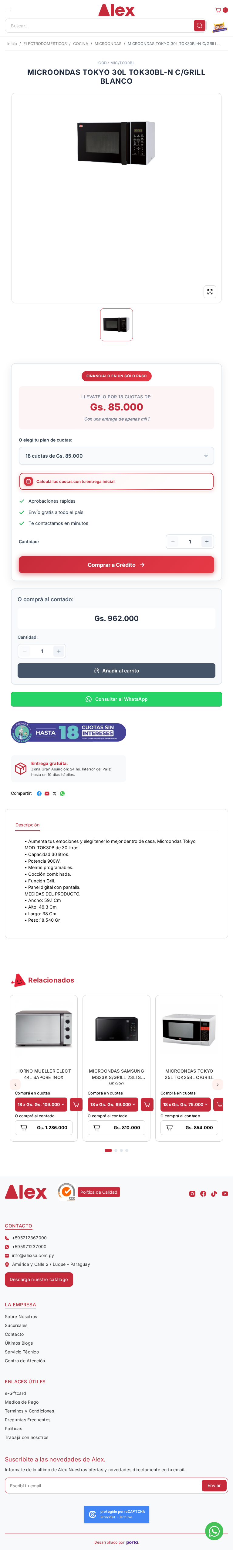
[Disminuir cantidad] (172, 541)
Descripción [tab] (27, 824)
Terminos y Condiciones (29, 1410)
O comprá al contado (26, 1116)
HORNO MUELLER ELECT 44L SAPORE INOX (35, 1074)
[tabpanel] (116, 880)
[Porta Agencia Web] (133, 1542)
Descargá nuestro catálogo (39, 1279)
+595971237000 (29, 1246)
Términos (126, 1517)
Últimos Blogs (19, 1343)
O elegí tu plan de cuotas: (45, 439)
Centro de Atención (25, 1360)
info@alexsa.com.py (33, 1255)
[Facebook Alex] (203, 1192)
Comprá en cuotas (24, 1093)
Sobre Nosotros (21, 1316)
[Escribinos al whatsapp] (214, 1531)
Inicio (12, 43)
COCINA (80, 43)
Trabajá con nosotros (26, 1437)
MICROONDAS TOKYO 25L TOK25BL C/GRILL (181, 1074)
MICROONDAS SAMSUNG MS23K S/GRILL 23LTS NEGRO (108, 1076)
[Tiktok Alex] (214, 1192)
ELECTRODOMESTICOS (45, 43)
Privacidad (107, 1517)
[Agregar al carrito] (68, 1104)
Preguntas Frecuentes (27, 1419)
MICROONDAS (108, 43)
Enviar (214, 1485)
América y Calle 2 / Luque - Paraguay (51, 1264)
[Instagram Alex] (192, 1192)
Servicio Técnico (22, 1351)
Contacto (14, 1334)
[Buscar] (199, 25)
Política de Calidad (98, 1192)
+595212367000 (29, 1237)
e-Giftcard (15, 1393)
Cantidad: (29, 541)
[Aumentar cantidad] (206, 541)
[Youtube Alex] (225, 1192)
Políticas (13, 1428)
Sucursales (16, 1325)
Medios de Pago (22, 1402)
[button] (8, 10)
